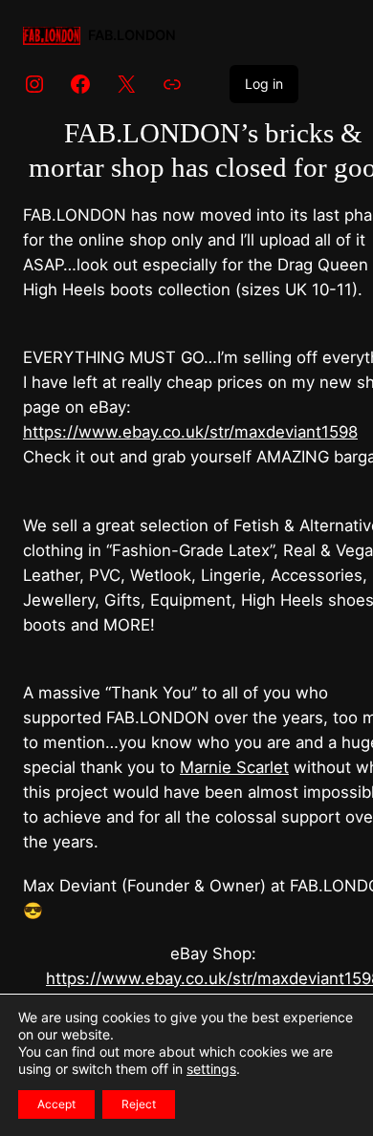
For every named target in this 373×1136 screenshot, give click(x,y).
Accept (56, 1104)
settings (211, 1069)
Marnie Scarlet (234, 767)
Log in (264, 83)
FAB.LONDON (132, 35)
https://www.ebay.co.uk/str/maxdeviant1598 (190, 431)
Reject (138, 1104)
